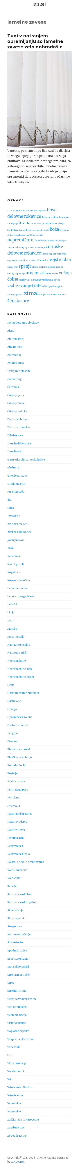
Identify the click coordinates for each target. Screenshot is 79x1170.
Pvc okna (13, 797)
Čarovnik (13, 387)
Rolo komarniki (17, 870)
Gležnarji (13, 467)
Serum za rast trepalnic (22, 902)
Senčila (12, 886)
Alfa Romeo (14, 346)
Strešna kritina (16, 990)
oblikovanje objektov (46, 241)
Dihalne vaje (15, 435)
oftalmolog (18, 247)
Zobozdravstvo (17, 1135)
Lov (9, 620)
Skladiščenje (15, 910)
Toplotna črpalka (18, 1031)
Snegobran (14, 926)
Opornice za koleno (20, 717)
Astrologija (14, 355)
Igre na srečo (15, 491)
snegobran (12, 267)
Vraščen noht (15, 1071)
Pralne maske (16, 781)
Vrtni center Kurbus (20, 1087)
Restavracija (15, 846)
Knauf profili (15, 564)
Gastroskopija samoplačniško (26, 459)
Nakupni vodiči (16, 652)
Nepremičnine (16, 660)
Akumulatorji (15, 339)
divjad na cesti (48, 217)
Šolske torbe (15, 942)
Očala (10, 685)
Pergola (12, 733)
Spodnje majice (17, 950)
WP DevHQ (17, 1161)
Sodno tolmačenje (18, 934)
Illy (9, 499)
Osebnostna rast (17, 725)
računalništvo (42, 260)
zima (30, 293)
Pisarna (12, 741)
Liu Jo (11, 612)
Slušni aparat (15, 918)
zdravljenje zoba (15, 294)
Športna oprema (17, 958)
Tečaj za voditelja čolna (22, 999)
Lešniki (12, 604)
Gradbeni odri (16, 483)
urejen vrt (35, 272)
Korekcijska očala (18, 580)
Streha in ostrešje (18, 974)
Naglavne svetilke (18, 644)
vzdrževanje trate (24, 285)
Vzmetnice (14, 1111)
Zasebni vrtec (16, 1127)
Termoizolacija (17, 1015)
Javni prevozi (15, 540)
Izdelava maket (17, 524)
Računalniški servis (19, 813)
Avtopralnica (15, 363)
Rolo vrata (13, 878)
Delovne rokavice (18, 427)
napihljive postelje (35, 235)
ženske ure (18, 300)
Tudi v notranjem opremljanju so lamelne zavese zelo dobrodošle (35, 41)
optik (44, 247)
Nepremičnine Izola (20, 669)
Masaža (12, 628)
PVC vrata (13, 805)
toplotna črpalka (47, 267)
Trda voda (13, 1047)
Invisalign (13, 516)
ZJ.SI (39, 4)
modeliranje (19, 235)
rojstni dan (60, 259)
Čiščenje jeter (15, 395)
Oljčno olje (14, 701)
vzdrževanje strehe (51, 280)
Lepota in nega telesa (20, 596)
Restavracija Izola (18, 854)
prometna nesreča (26, 260)
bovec (52, 209)
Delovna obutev (17, 419)
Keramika (13, 556)
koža (54, 229)
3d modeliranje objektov (34, 210)
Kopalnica (13, 572)
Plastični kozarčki (18, 749)
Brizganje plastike (18, 371)
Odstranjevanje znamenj (23, 693)
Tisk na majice (16, 1023)
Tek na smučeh (17, 1006)
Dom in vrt (14, 451)
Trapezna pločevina (20, 1039)
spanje (25, 266)
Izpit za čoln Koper (19, 532)
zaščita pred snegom (52, 286)
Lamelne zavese (17, 588)
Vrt (9, 1079)
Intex (33, 223)
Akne (10, 330)
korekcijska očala (40, 230)
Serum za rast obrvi (19, 894)
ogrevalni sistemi (33, 247)
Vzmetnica (14, 1103)
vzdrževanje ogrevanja (30, 280)
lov (61, 230)
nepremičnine (21, 240)
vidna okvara (52, 273)
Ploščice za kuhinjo (19, 757)
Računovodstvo (17, 821)
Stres (10, 982)
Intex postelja (43, 223)
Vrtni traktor (15, 1095)
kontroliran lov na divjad (19, 230)
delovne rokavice (24, 216)
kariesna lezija (57, 223)
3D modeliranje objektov (23, 322)
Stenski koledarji (18, 966)
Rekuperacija (15, 837)
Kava (10, 548)
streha (35, 267)
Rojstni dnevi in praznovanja (25, 862)
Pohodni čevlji (16, 765)
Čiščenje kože (16, 403)
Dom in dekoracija (19, 443)
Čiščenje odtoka (17, 411)
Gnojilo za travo (17, 475)
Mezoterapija (15, 636)
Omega (12, 709)
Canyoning (14, 379)
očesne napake (49, 254)
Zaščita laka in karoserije (23, 1119)
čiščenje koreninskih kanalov (51, 294)
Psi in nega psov (17, 789)
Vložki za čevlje (16, 1063)
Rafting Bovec (16, 829)
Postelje (12, 773)
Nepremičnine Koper (20, 676)
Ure (9, 1055)
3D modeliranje (14, 210)
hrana (24, 222)
